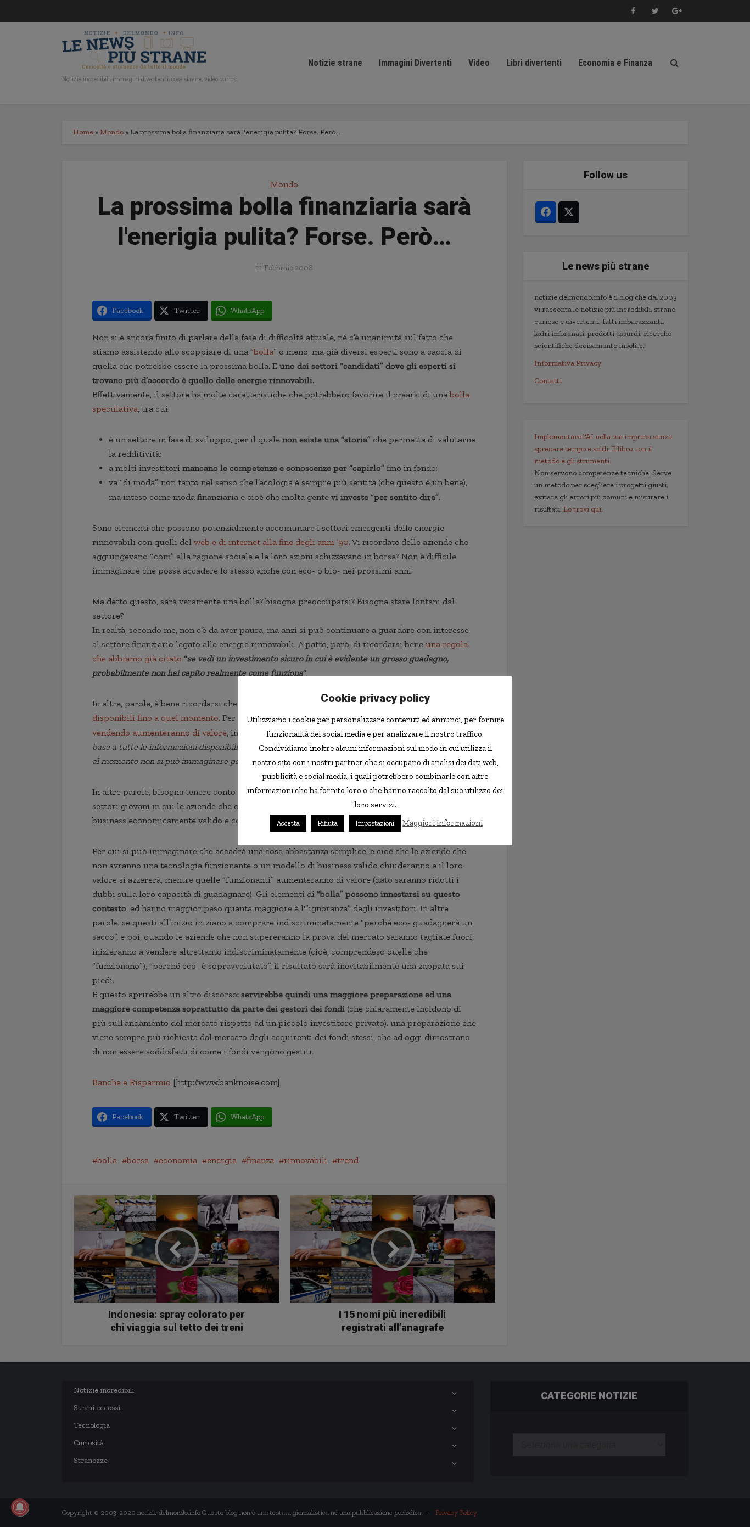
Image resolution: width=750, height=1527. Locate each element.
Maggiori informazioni (442, 823)
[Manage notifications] (20, 1507)
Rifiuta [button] (327, 823)
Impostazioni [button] (374, 823)
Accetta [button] (288, 823)
